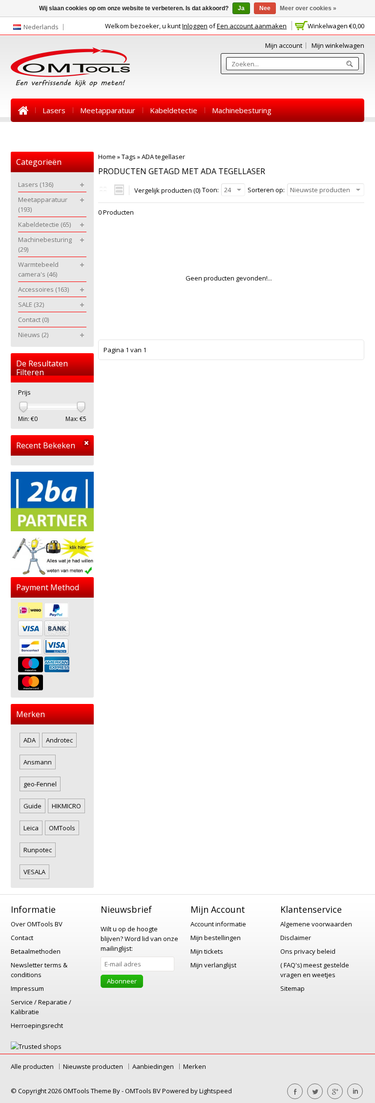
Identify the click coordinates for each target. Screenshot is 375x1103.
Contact (212, 134)
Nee (265, 8)
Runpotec (37, 849)
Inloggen (195, 25)
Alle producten (32, 1066)
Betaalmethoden (36, 951)
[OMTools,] (70, 67)
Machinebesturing (241, 110)
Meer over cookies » (308, 8)
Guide (32, 806)
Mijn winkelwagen (338, 45)
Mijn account (283, 45)
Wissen (86, 443)
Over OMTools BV (36, 924)
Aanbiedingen (153, 1066)
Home (23, 110)
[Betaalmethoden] (52, 648)
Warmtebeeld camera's (58, 134)
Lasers (53, 110)
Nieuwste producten (93, 1066)
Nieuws (251, 134)
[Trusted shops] (36, 1046)
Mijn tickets (206, 951)
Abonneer (122, 981)
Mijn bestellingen (215, 937)
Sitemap (292, 988)
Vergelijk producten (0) (167, 190)
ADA (29, 740)
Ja (241, 8)
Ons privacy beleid (307, 951)
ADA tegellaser (163, 156)
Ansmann (37, 762)
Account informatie (218, 924)
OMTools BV (143, 1090)
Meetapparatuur (107, 110)
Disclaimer (295, 937)
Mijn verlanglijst (213, 965)
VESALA (34, 871)
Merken (194, 1066)
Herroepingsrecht (37, 1025)
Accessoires (132, 134)
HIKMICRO (66, 806)
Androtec (59, 740)
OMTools (62, 827)
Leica (31, 827)
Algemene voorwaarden (316, 924)
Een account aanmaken (252, 25)
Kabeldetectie (173, 110)
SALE (175, 134)
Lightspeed (215, 1090)
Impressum (27, 988)
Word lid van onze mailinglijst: (139, 938)
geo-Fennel (40, 784)
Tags (129, 156)
